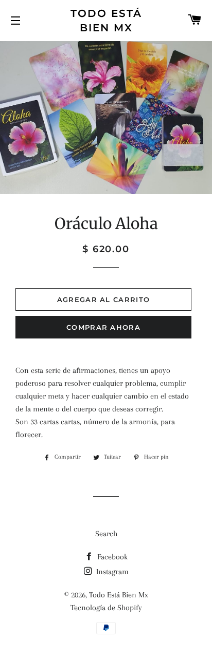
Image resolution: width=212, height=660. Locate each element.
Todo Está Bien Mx (106, 20)
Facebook (111, 556)
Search (106, 533)
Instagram (111, 571)
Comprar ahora (103, 327)
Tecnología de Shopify (106, 607)
